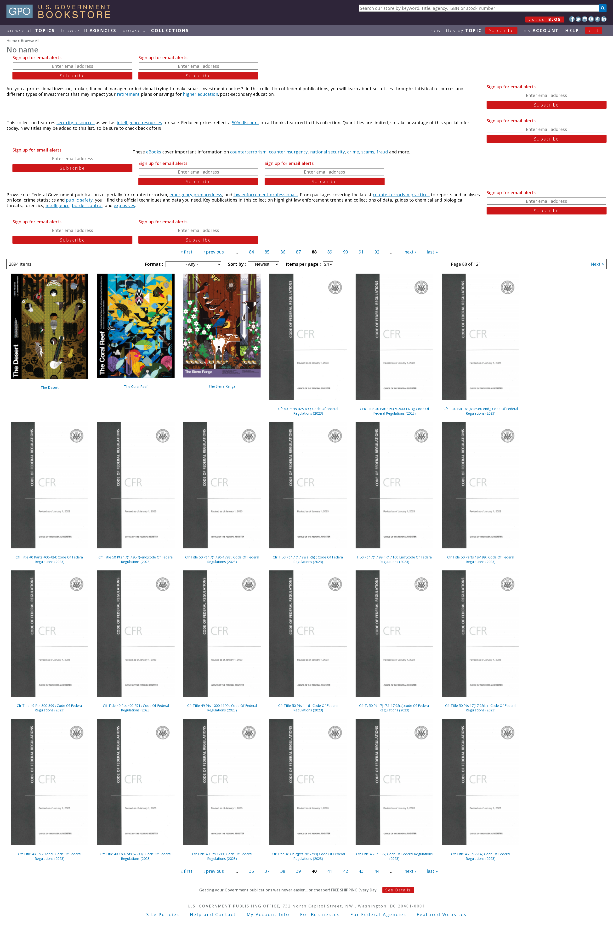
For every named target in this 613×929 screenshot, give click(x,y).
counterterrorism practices (401, 194)
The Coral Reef (136, 386)
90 (345, 252)
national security (327, 152)
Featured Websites (442, 914)
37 (267, 871)
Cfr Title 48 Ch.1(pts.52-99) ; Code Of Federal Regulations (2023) (135, 856)
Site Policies (162, 914)
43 (361, 871)
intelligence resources (139, 122)
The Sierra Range (222, 386)
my (541, 30)
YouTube (591, 19)
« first (187, 252)
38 (282, 871)
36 (251, 871)
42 (345, 871)
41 (329, 871)
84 (251, 252)
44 (377, 871)
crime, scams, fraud (367, 152)
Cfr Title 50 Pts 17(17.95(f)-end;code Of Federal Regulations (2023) (135, 559)
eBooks (153, 152)
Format (153, 264)
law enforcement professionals (265, 194)
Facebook (572, 19)
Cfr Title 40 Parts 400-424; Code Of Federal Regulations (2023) (50, 559)
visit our (544, 19)
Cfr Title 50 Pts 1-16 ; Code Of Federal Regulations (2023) (308, 707)
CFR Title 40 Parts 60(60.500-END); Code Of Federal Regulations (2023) (394, 411)
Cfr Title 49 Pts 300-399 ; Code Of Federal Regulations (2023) (50, 707)
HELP (572, 30)
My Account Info (268, 914)
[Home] (60, 16)
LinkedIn (604, 19)
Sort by (236, 264)
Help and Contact (213, 914)
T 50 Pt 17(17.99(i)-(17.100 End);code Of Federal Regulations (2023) (394, 559)
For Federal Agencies (378, 914)
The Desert (50, 387)
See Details (398, 890)
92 (377, 252)
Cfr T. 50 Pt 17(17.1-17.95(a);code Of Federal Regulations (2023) (394, 707)
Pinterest (597, 19)
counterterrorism (248, 152)
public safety (79, 200)
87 (298, 252)
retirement (128, 94)
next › (410, 252)
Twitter (578, 19)
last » (432, 252)
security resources (76, 122)
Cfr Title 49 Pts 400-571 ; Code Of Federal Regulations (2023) (136, 707)
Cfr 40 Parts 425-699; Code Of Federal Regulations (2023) (308, 411)
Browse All (30, 30)
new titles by (472, 30)
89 (329, 252)
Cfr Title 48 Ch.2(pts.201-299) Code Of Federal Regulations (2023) (308, 856)
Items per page (303, 264)
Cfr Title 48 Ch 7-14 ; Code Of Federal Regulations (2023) (480, 856)
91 (361, 252)
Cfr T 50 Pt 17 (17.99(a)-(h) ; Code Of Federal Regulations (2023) (308, 559)
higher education (200, 94)
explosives (124, 205)
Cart (594, 30)
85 (267, 252)
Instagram (584, 19)
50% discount (245, 122)
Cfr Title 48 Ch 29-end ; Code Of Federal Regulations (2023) (49, 856)
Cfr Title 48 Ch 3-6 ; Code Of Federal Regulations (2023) (394, 856)
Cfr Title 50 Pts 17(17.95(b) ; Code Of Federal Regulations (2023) (480, 707)
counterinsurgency (288, 152)
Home (11, 40)
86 (282, 252)
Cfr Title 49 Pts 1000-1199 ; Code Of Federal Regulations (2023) (222, 707)
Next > (597, 264)
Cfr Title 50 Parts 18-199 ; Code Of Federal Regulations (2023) (480, 559)
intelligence (57, 205)
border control (87, 205)
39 (298, 871)
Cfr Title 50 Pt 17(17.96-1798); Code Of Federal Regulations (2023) (222, 559)
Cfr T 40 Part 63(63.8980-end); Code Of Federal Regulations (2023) (480, 411)
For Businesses (320, 914)
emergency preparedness (196, 194)
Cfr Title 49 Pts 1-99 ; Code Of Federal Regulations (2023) (222, 856)
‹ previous (214, 252)
